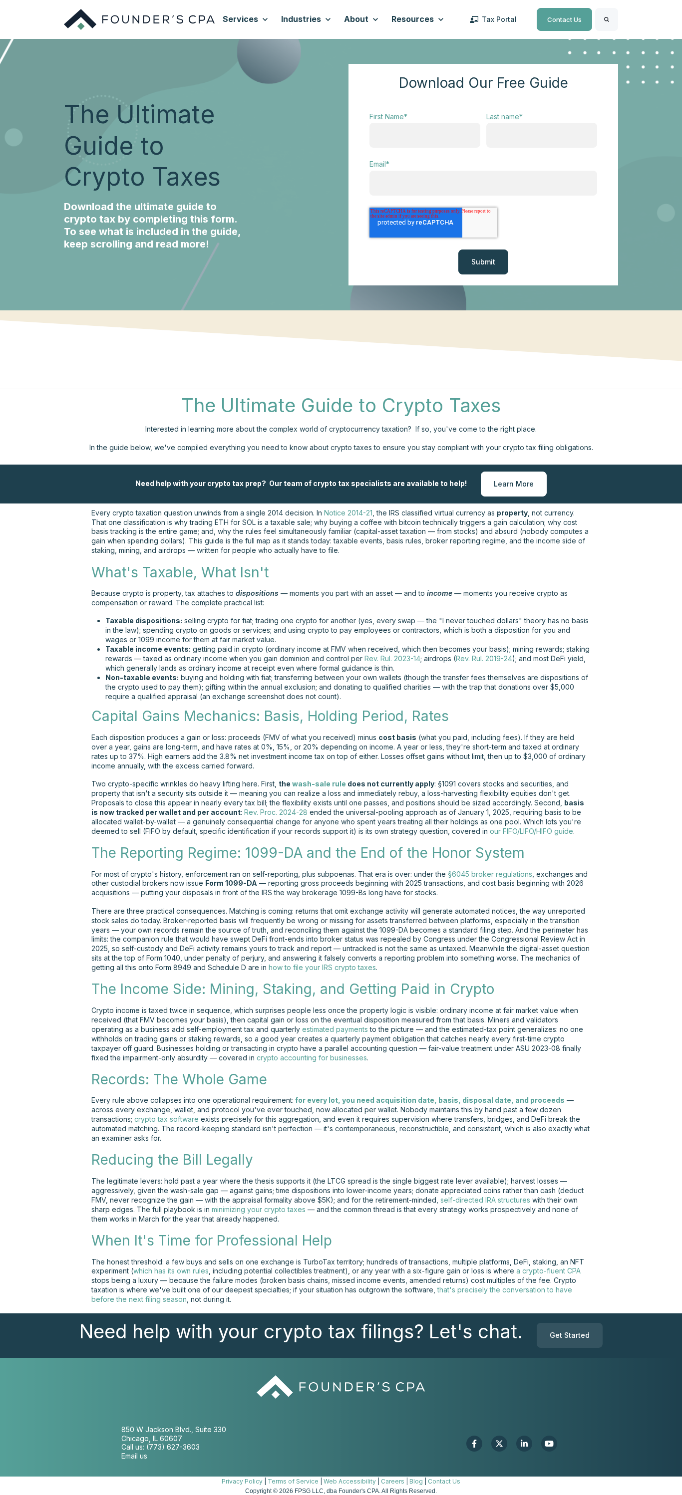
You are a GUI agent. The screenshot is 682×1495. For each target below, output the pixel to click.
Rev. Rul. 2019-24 (484, 658)
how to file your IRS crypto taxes (322, 967)
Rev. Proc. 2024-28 (276, 812)
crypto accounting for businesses (312, 1057)
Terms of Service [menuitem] (293, 1481)
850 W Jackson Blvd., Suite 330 (173, 1429)
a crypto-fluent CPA (548, 1270)
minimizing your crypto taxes (259, 1209)
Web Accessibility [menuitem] (350, 1481)
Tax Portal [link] (499, 19)
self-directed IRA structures (485, 1200)
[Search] (606, 19)
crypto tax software (166, 1119)
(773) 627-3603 (173, 1447)
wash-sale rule (319, 783)
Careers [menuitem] (392, 1481)
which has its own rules (171, 1270)
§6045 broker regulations (490, 874)
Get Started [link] (570, 1335)
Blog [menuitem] (416, 1481)
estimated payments (335, 1029)
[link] (139, 18)
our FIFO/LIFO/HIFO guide (531, 831)
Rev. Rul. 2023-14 (392, 658)
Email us (134, 1456)
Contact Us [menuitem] (444, 1481)
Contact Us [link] (564, 19)
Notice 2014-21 (348, 512)
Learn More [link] (514, 484)
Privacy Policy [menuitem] (242, 1481)
